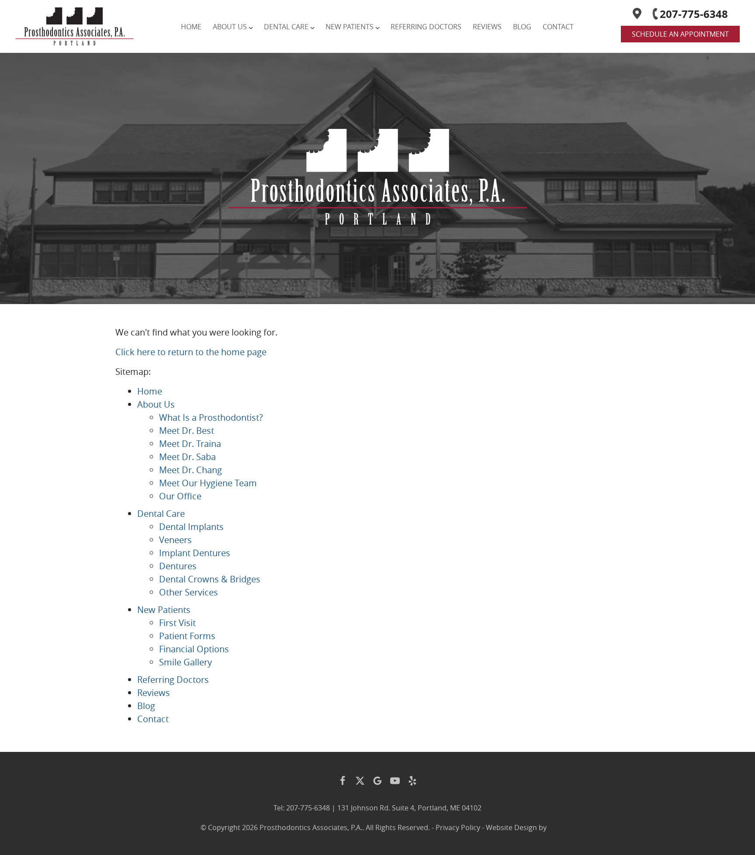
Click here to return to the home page (191, 352)
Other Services (188, 592)
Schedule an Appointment (680, 34)
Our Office (180, 496)
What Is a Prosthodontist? (211, 417)
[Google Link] (377, 781)
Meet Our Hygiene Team (208, 483)
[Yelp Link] (412, 781)
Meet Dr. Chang (190, 470)
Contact (558, 26)
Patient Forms (187, 636)
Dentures (178, 566)
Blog (522, 26)
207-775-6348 (694, 14)
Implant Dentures (194, 553)
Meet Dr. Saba (187, 457)
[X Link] (360, 781)
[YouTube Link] (395, 781)
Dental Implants (191, 527)
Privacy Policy (458, 827)
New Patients (350, 26)
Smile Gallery (185, 662)
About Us (230, 26)
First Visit (177, 623)
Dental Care (286, 26)
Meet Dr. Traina (190, 444)
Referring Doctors (426, 26)
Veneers (175, 540)
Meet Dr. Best (186, 430)
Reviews (487, 26)
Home (191, 26)
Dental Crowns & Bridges (209, 579)
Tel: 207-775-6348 (302, 808)
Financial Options (194, 649)
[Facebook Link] (342, 781)
